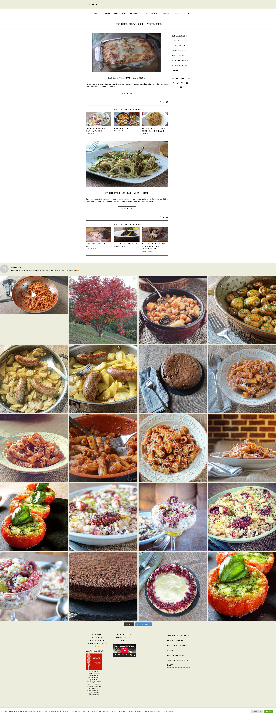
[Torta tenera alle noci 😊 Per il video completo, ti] (173, 379)
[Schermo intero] (134, 655)
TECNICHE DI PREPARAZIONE (129, 24)
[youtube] (93, 4)
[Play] (116, 655)
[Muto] (131, 655)
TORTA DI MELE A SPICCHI (178, 635)
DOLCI (178, 13)
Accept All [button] (269, 711)
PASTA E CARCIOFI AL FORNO (127, 77)
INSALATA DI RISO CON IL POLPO (96, 129)
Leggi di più (127, 93)
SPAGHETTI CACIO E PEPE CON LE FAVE (153, 129)
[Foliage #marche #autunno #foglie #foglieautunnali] (103, 310)
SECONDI (150, 13)
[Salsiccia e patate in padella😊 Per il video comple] (34, 379)
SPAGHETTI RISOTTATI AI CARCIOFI (127, 193)
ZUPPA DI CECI (122, 128)
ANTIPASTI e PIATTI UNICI (114, 13)
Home (96, 13)
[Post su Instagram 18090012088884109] (34, 295)
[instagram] (90, 4)
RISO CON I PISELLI (125, 243)
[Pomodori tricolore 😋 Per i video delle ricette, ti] (34, 517)
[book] (96, 4)
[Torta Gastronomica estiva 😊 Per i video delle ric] (173, 586)
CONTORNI (166, 13)
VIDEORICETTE (154, 24)
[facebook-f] (86, 4)
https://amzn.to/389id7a (95, 651)
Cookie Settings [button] (257, 711)
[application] (124, 650)
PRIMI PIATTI (136, 13)
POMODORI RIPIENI (180, 60)
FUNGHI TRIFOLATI (180, 45)
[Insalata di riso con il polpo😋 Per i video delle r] (103, 517)
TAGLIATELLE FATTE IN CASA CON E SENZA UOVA (154, 246)
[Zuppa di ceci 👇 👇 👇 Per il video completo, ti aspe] (173, 310)
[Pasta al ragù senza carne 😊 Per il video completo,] (34, 448)
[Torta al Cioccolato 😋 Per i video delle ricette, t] (103, 586)
